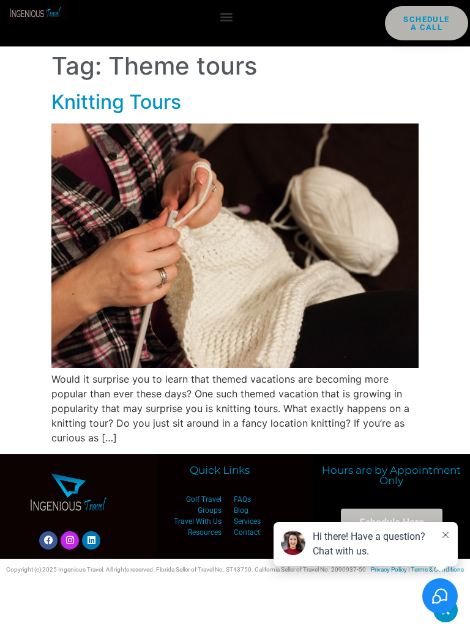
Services (247, 521)
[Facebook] (48, 540)
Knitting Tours (116, 102)
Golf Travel (204, 499)
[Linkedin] (91, 540)
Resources (205, 532)
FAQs (242, 499)
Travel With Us (198, 521)
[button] (226, 16)
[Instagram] (70, 540)
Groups (210, 510)
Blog (241, 510)
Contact (247, 532)
